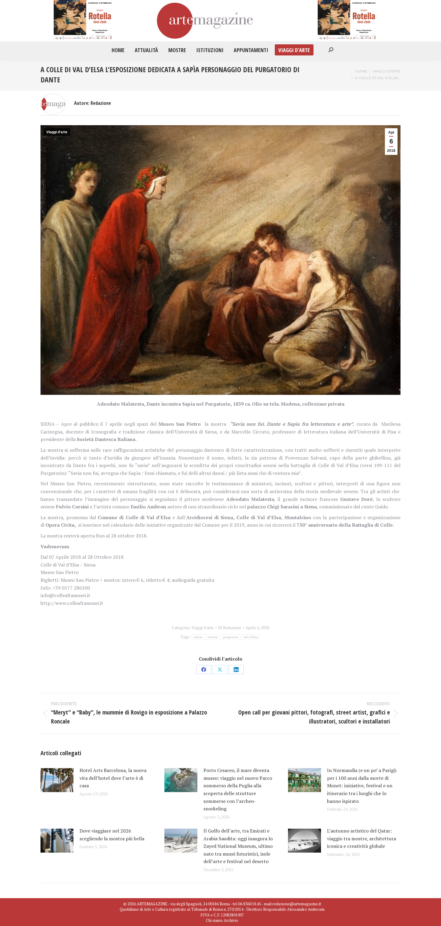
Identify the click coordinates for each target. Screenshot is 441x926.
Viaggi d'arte (57, 132)
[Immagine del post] (57, 780)
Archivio (231, 920)
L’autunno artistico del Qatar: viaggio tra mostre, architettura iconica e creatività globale (361, 838)
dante (198, 637)
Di (229, 627)
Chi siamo (214, 920)
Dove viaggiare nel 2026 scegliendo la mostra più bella (112, 834)
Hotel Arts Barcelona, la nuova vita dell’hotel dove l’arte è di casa (113, 778)
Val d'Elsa (251, 637)
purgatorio (230, 637)
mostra (213, 637)
